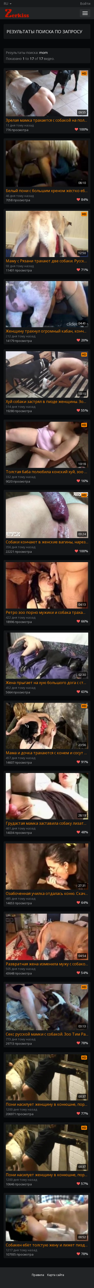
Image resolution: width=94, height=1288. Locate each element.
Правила (38, 1275)
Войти (85, 3)
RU (6, 3)
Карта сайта (55, 1275)
